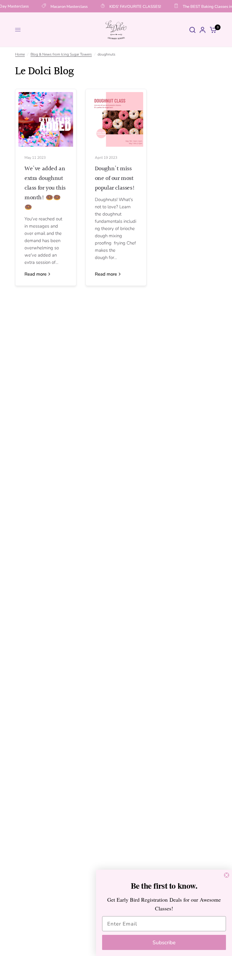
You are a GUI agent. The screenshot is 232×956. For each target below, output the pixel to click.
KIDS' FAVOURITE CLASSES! (133, 6)
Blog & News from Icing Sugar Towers (61, 54)
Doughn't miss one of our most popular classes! (115, 178)
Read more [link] (35, 274)
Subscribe (164, 942)
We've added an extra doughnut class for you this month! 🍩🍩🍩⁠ (45, 188)
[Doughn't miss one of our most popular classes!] (116, 119)
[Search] (192, 29)
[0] (212, 29)
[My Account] (203, 29)
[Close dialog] (227, 875)
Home (20, 54)
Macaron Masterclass (66, 6)
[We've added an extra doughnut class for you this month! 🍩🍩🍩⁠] (45, 119)
